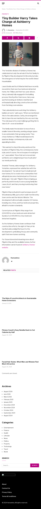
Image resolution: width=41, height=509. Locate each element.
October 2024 (8, 410)
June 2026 (7, 394)
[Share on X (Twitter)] (18, 38)
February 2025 (8, 399)
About (4, 484)
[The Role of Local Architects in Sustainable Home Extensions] (20, 285)
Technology (8, 446)
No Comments (8, 33)
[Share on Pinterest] (29, 38)
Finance (6, 430)
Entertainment (9, 428)
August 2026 (8, 391)
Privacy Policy (7, 492)
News (6, 438)
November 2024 (9, 407)
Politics (6, 441)
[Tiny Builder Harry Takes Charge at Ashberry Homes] (20, 54)
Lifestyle (7, 435)
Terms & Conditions (9, 496)
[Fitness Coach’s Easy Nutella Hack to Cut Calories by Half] (20, 317)
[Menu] (3, 3)
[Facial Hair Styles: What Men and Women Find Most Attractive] (20, 349)
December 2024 (9, 405)
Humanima (11, 30)
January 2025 (8, 402)
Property (5, 14)
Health (6, 433)
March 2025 (8, 397)
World (6, 452)
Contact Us (6, 488)
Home (3, 9)
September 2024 (9, 413)
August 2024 (8, 415)
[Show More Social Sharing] (37, 38)
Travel (6, 449)
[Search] (38, 3)
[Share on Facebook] (7, 38)
